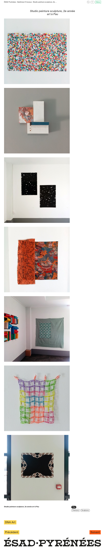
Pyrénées (10, 2)
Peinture (75, 510)
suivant (95, 532)
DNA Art (10, 522)
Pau (73, 507)
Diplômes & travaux (24, 2)
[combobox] (45, 2)
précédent (11, 532)
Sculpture (85, 510)
